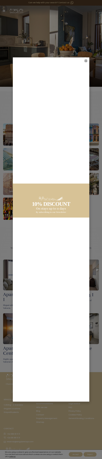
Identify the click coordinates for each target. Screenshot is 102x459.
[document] (51, 229)
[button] (86, 61)
